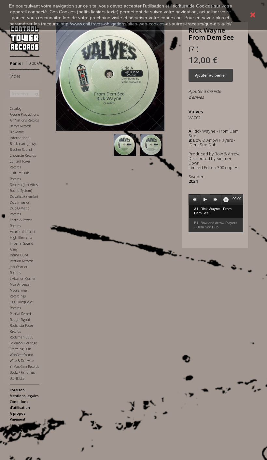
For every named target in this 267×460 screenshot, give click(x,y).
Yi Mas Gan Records (24, 366)
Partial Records (21, 313)
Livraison (17, 390)
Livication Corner (22, 278)
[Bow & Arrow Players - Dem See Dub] (152, 145)
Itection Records (21, 261)
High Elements (21, 237)
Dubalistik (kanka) (24, 196)
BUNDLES (17, 378)
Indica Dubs (19, 255)
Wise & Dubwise (22, 360)
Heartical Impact (22, 231)
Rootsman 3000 (22, 337)
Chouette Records (23, 155)
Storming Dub (20, 349)
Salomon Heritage (23, 343)
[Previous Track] (195, 199)
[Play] (205, 199)
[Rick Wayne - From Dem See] (126, 145)
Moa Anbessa (20, 284)
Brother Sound (21, 149)
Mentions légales (24, 396)
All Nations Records (24, 120)
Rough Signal (20, 319)
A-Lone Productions (24, 114)
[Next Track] (216, 199)
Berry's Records (20, 126)
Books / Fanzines (22, 372)
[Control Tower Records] (24, 38)
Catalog (15, 108)
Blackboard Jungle (23, 143)
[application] (216, 199)
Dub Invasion (20, 202)
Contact (16, 431)
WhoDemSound (21, 354)
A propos (17, 413)
